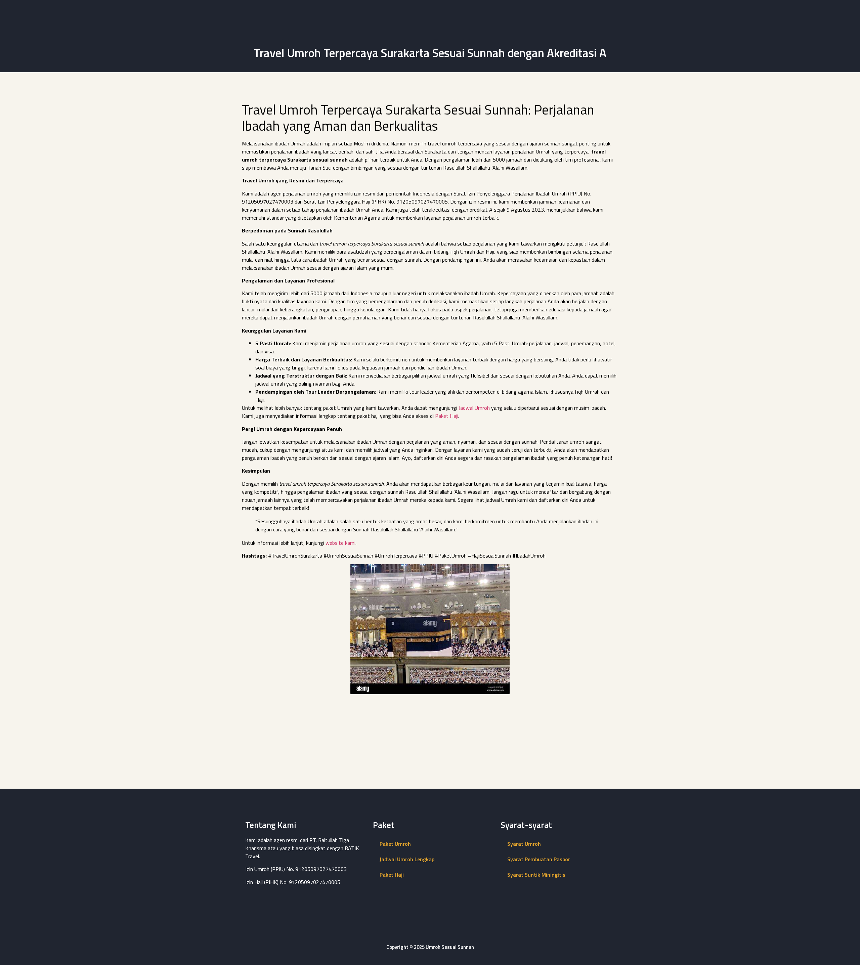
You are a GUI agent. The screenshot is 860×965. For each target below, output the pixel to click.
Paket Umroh (395, 844)
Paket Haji (446, 416)
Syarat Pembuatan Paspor (538, 859)
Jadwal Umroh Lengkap (407, 859)
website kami (340, 543)
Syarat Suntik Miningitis (536, 875)
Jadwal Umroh (474, 408)
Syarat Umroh (524, 844)
